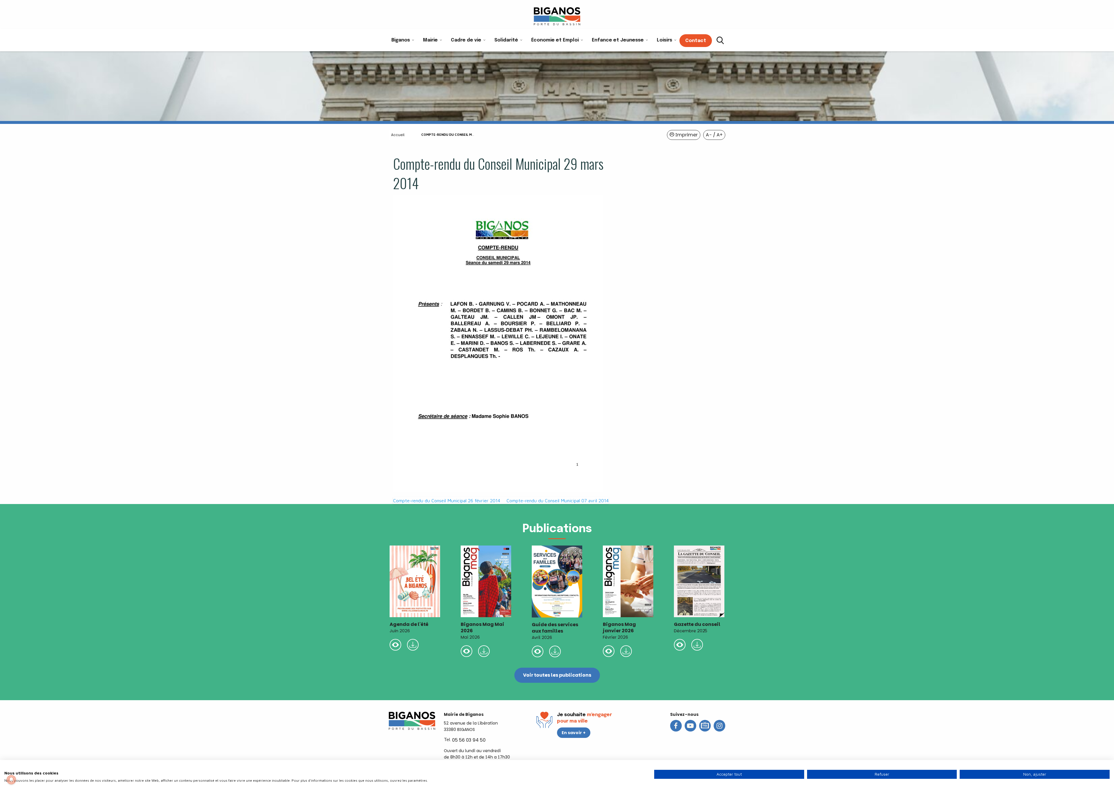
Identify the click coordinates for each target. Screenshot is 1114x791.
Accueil (397, 134)
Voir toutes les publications (557, 675)
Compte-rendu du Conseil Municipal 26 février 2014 (446, 500)
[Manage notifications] (11, 779)
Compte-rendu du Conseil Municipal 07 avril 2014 (558, 500)
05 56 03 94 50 (469, 740)
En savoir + (574, 733)
